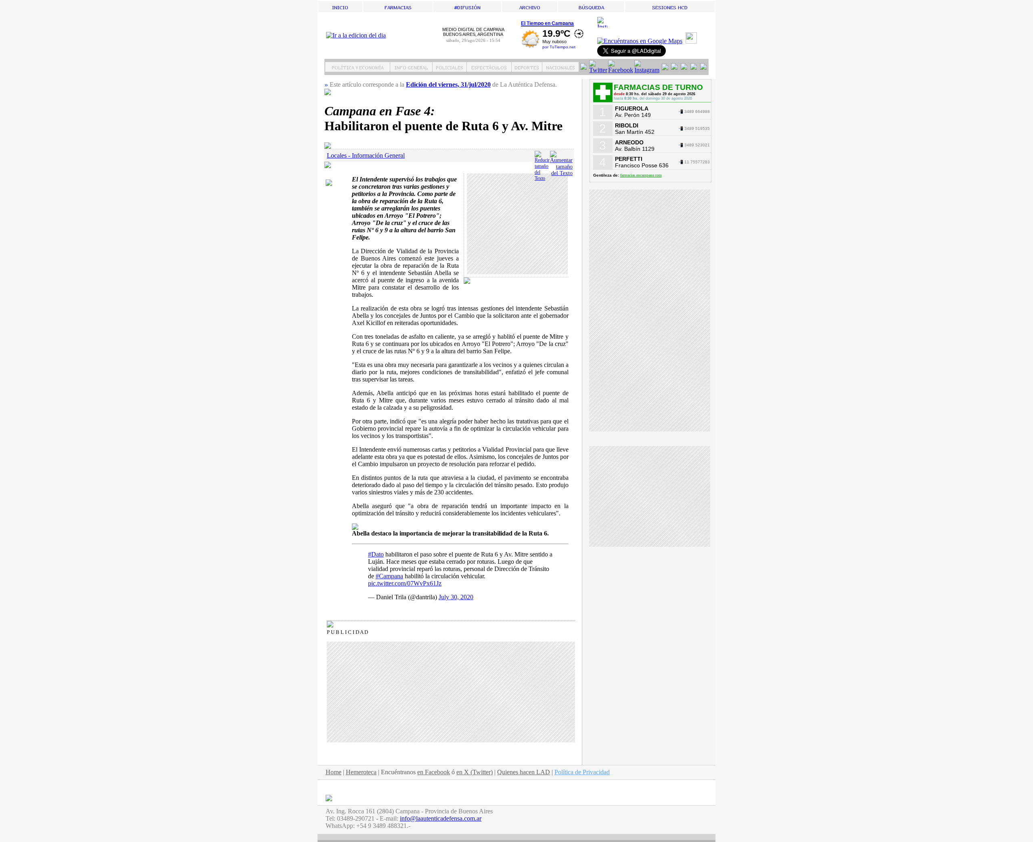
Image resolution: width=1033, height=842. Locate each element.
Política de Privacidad (582, 772)
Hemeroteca (361, 772)
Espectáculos (489, 67)
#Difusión (467, 6)
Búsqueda (591, 6)
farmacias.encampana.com (641, 175)
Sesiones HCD (670, 6)
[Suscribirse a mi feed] (692, 41)
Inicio (340, 6)
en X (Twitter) (474, 772)
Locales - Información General (366, 155)
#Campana (389, 576)
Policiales (449, 67)
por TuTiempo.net (558, 47)
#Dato (376, 554)
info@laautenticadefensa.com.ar (440, 818)
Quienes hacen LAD (523, 772)
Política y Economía (358, 67)
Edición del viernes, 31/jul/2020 (448, 84)
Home (333, 772)
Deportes (526, 67)
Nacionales (560, 67)
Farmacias (398, 6)
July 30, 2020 (456, 597)
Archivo (529, 6)
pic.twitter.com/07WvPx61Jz (404, 583)
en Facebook (433, 772)
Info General (411, 67)
